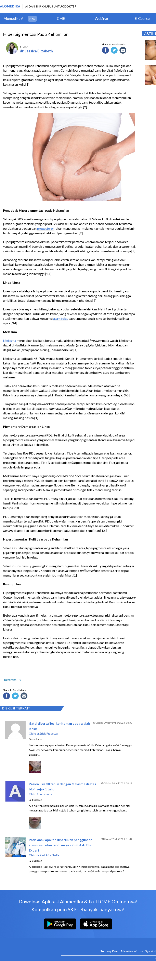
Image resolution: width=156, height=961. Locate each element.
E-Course (142, 18)
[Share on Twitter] (115, 51)
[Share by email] (123, 51)
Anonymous (44, 794)
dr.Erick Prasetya (47, 733)
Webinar (101, 18)
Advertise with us (131, 951)
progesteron (45, 228)
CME (61, 18)
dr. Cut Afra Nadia (48, 855)
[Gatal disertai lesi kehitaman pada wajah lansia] (15, 738)
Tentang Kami (109, 951)
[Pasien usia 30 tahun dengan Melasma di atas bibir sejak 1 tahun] (15, 800)
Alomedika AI (14, 18)
